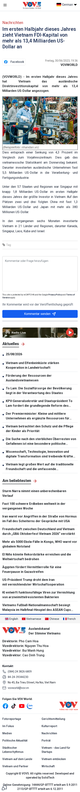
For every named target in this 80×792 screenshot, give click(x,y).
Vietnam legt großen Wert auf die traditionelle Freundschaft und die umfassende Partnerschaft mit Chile (40, 466)
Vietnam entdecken (54, 759)
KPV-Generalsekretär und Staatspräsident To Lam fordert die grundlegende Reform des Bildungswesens (39, 403)
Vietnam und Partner (15, 766)
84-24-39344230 (18, 677)
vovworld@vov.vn (18, 687)
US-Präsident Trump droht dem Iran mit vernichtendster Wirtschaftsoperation (33, 582)
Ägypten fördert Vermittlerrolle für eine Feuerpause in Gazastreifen (31, 569)
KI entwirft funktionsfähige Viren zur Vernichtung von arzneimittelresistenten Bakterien (38, 595)
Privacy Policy (55, 295)
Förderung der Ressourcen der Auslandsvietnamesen (29, 378)
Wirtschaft (48, 766)
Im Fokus (8, 726)
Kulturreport (49, 726)
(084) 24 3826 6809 (20, 671)
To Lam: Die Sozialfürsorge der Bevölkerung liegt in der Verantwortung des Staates (39, 390)
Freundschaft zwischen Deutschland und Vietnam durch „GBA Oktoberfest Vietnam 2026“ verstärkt (38, 531)
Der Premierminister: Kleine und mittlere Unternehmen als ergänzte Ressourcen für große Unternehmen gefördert (37, 416)
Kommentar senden (37, 314)
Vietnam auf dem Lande (17, 759)
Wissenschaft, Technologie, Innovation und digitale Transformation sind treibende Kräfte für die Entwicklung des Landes (39, 454)
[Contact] (4, 787)
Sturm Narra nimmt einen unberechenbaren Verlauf (34, 493)
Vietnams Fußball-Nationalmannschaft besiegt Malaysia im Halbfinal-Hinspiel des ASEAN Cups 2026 (36, 607)
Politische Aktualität (14, 740)
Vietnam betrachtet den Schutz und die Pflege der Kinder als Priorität (39, 428)
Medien (7, 733)
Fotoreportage (11, 718)
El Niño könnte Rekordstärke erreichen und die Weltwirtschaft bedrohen (36, 557)
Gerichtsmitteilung (53, 718)
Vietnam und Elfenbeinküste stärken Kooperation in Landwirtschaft (32, 365)
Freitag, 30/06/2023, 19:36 (61, 60)
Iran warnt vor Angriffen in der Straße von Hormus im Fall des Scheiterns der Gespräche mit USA (39, 519)
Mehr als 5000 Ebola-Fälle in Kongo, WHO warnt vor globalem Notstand (39, 544)
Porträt (46, 740)
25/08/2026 (14, 354)
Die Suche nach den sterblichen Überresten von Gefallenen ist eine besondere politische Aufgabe (41, 441)
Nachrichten (12, 22)
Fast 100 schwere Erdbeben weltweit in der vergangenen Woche (33, 506)
